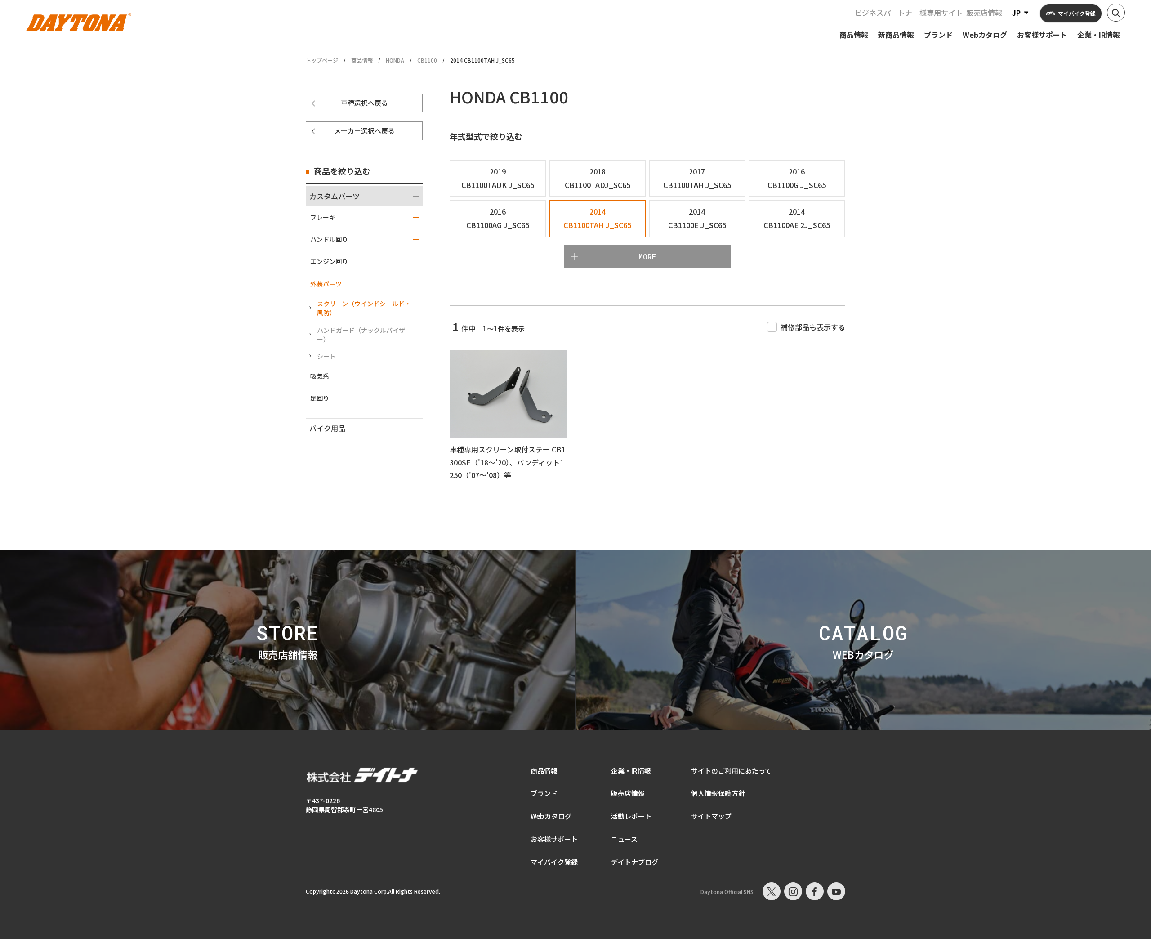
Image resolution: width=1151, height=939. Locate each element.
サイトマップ (711, 816)
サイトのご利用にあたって (731, 770)
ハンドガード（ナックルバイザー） (361, 335)
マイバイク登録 (554, 862)
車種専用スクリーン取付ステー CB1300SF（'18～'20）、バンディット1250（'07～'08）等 (508, 462)
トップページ (322, 60)
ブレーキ (322, 217)
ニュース (624, 839)
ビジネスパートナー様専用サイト (909, 12)
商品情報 (362, 60)
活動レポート (631, 816)
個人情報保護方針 (718, 793)
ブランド (544, 793)
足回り (319, 397)
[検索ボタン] (1116, 13)
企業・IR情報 (631, 770)
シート (326, 356)
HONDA (395, 60)
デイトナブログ (634, 862)
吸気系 (319, 375)
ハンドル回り (329, 239)
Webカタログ (551, 816)
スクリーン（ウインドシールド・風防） (364, 308)
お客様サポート (554, 839)
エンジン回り (329, 261)
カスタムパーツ (334, 196)
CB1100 (427, 60)
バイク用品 (327, 428)
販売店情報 (984, 12)
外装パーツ (326, 283)
